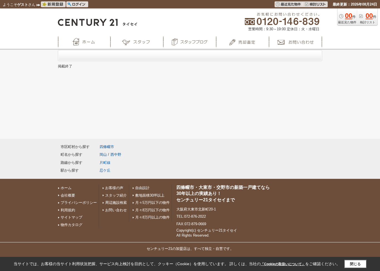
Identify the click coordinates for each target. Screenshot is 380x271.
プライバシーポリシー (79, 202)
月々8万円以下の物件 (152, 210)
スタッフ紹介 (116, 195)
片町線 (105, 162)
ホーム (66, 188)
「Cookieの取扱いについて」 (283, 264)
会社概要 (68, 195)
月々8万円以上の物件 (152, 217)
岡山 (103, 154)
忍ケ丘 (105, 170)
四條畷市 (107, 147)
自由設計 (142, 188)
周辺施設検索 (116, 202)
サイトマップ (71, 217)
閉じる (355, 264)
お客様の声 (114, 188)
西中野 (115, 154)
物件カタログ (71, 225)
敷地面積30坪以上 (149, 195)
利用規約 (68, 210)
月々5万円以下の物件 (152, 202)
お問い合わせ (116, 210)
